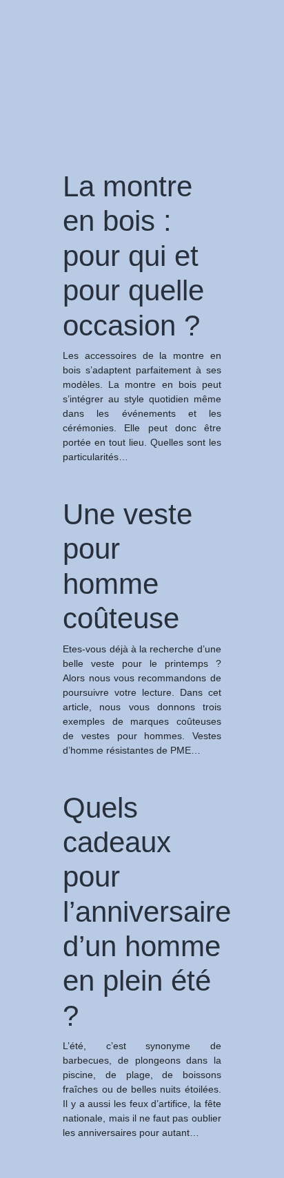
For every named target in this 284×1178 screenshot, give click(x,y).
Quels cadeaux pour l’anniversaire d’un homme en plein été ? (147, 912)
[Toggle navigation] (29, 33)
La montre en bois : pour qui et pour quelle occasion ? (133, 256)
